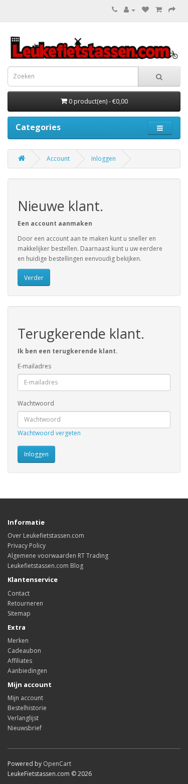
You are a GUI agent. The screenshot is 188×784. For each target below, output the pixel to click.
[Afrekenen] (171, 10)
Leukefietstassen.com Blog (45, 565)
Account (58, 158)
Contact (19, 593)
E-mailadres (34, 366)
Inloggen (103, 158)
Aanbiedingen (27, 670)
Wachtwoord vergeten (49, 433)
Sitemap (19, 613)
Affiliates (20, 660)
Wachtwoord (36, 403)
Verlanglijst (23, 718)
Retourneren (25, 603)
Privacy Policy (27, 545)
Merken (18, 640)
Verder (34, 277)
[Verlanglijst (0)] (145, 10)
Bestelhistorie (27, 708)
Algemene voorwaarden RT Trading (58, 555)
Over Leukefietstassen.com (46, 535)
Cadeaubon (24, 650)
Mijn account (25, 698)
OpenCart (57, 763)
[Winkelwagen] (158, 10)
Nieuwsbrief (25, 728)
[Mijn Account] (129, 10)
